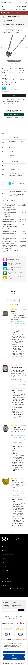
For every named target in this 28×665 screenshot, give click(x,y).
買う (17, 29)
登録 (21, 609)
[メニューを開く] (2, 2)
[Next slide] (26, 47)
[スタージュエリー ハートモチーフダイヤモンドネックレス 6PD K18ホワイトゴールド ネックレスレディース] (11, 63)
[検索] (23, 2)
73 (17, 532)
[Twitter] (10, 588)
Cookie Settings (5, 578)
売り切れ (14, 95)
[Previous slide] (1, 47)
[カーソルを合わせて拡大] (14, 48)
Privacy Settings (14, 651)
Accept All (14, 658)
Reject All (14, 655)
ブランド (3, 546)
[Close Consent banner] (25, 641)
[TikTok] (21, 588)
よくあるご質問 (5, 570)
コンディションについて (13, 89)
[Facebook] (7, 588)
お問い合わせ (4, 562)
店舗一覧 (3, 558)
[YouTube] (17, 588)
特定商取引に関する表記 (7, 581)
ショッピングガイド (6, 566)
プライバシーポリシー (6, 574)
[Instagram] (13, 588)
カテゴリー (4, 550)
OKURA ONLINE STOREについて (8, 554)
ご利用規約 (4, 585)
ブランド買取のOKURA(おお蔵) (8, 29)
